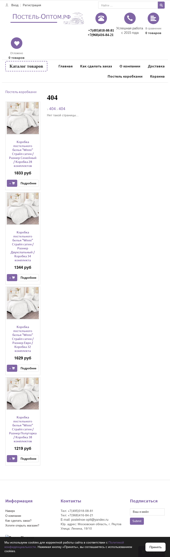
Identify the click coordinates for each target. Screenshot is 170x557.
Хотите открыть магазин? (22, 525)
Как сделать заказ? (18, 520)
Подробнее (28, 183)
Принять (155, 547)
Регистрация (32, 5)
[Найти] (161, 5)
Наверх (10, 511)
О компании (130, 66)
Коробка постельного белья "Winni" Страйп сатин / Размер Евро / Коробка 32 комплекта (23, 339)
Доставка (156, 66)
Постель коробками (125, 76)
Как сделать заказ (96, 66)
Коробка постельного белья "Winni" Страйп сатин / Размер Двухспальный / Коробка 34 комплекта (23, 246)
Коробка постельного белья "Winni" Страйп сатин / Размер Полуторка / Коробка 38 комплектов (23, 429)
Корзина (157, 76)
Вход (14, 5)
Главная (65, 66)
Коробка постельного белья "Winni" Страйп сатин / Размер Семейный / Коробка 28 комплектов (23, 154)
